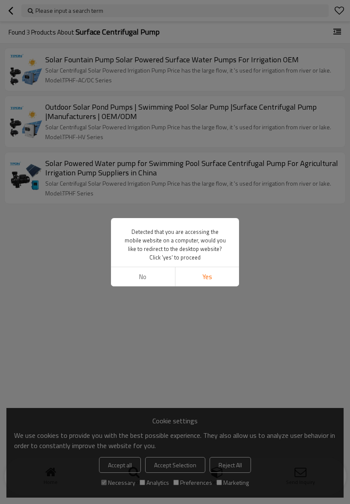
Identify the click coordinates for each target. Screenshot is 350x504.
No (142, 277)
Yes (207, 277)
